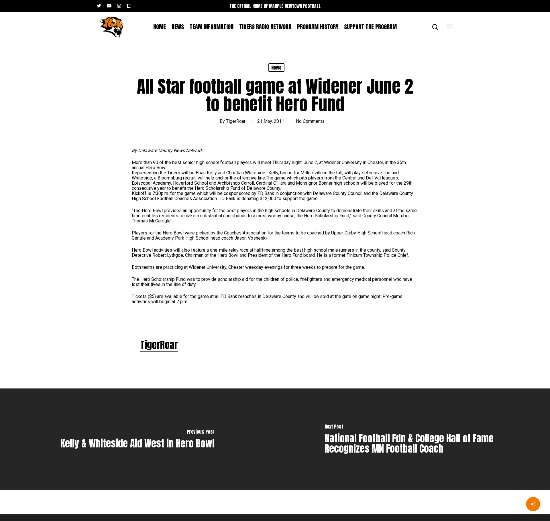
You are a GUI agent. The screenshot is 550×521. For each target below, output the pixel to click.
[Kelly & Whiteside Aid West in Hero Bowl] (137, 439)
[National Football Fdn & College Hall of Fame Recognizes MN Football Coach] (412, 439)
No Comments (310, 121)
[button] (450, 27)
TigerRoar (235, 121)
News (276, 67)
